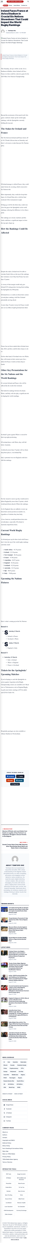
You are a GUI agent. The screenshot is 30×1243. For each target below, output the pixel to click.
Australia (15, 1062)
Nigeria (23, 1074)
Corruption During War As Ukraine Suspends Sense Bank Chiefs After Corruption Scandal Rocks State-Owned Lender (18, 910)
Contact (4, 1137)
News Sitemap (18, 1093)
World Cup (11, 1087)
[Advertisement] (15, 86)
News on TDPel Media (8, 1154)
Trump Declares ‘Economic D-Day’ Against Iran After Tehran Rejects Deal (18, 919)
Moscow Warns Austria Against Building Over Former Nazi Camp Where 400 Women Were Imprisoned (18, 929)
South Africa (20, 1081)
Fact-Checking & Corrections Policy (12, 1148)
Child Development (8, 1210)
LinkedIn (20, 780)
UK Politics (11, 1084)
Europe (5, 1071)
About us (5, 1132)
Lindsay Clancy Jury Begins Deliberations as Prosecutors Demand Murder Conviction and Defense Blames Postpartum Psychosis (18, 954)
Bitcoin (5, 1065)
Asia (9, 1062)
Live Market (9, 1202)
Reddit (11, 780)
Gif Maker (8, 1178)
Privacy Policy (6, 1156)
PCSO (5, 1077)
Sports (6, 5)
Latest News (17, 5)
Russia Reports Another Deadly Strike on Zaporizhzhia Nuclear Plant (17, 939)
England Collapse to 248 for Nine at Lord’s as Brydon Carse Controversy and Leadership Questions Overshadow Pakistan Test (19, 1001)
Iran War (21, 1071)
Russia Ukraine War (9, 1081)
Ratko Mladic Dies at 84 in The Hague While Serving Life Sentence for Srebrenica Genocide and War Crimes (19, 1025)
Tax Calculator (21, 1206)
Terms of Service (7, 1162)
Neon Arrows (21, 1191)
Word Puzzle (21, 1183)
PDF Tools (8, 1174)
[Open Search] (28, 1)
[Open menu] (2, 1)
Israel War (6, 1074)
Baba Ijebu (23, 1062)
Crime (5, 1068)
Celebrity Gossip (21, 1065)
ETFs (22, 1068)
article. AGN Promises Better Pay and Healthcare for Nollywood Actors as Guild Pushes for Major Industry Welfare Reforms (18, 978)
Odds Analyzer (8, 1214)
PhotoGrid (8, 1183)
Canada (12, 1065)
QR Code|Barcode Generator (21, 1178)
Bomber (9, 1191)
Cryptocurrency (14, 1068)
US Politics (19, 1084)
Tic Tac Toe (21, 1187)
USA (5, 1087)
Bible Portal (21, 1198)
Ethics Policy (6, 1145)
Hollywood (13, 1071)
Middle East (15, 1074)
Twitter (21, 776)
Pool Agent (12, 1077)
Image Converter (21, 1174)
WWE (18, 1087)
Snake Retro (9, 1187)
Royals (20, 1077)
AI (4, 1062)
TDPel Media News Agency (15, 1)
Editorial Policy (6, 1143)
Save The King (8, 1195)
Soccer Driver (8, 1198)
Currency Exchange (21, 1210)
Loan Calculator (9, 1206)
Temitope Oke (12, 30)
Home (10, 5)
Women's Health (21, 1202)
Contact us (24, 5)
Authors (4, 1135)
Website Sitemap (7, 1093)
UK (4, 1084)
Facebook (11, 776)
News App (5, 1151)
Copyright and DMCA (8, 1140)
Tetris (21, 1195)
